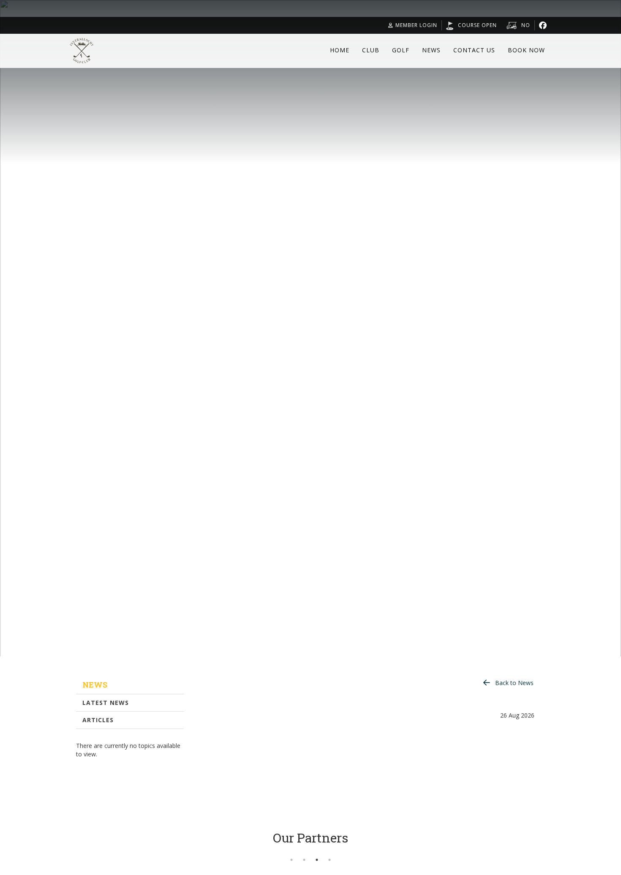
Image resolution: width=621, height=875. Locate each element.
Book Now (526, 50)
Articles (98, 720)
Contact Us (474, 50)
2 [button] (304, 860)
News (431, 50)
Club (370, 50)
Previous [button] (63, 849)
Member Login (416, 25)
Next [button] (557, 849)
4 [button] (329, 860)
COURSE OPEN (477, 25)
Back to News (514, 683)
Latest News (105, 703)
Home (339, 50)
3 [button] (317, 860)
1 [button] (291, 860)
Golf (400, 50)
